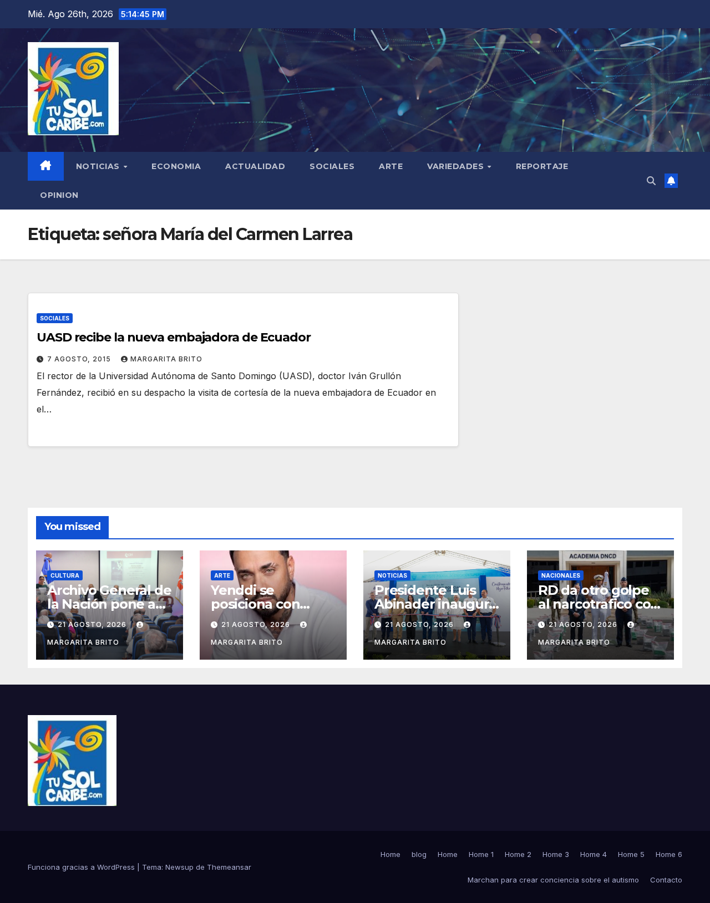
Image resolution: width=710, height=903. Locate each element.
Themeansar (229, 867)
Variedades (456, 166)
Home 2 (518, 854)
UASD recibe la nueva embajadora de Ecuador (174, 337)
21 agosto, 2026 (93, 624)
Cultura (64, 575)
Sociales (332, 166)
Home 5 (631, 854)
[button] (651, 180)
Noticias (99, 166)
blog (419, 854)
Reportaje (542, 166)
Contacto (666, 879)
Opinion (59, 195)
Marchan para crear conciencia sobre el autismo (553, 879)
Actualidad (255, 166)
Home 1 (481, 854)
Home (390, 854)
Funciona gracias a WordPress (82, 867)
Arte (391, 166)
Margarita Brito (166, 359)
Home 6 (669, 854)
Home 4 (593, 854)
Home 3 (555, 854)
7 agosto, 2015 (80, 359)
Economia (176, 166)
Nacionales (560, 575)
